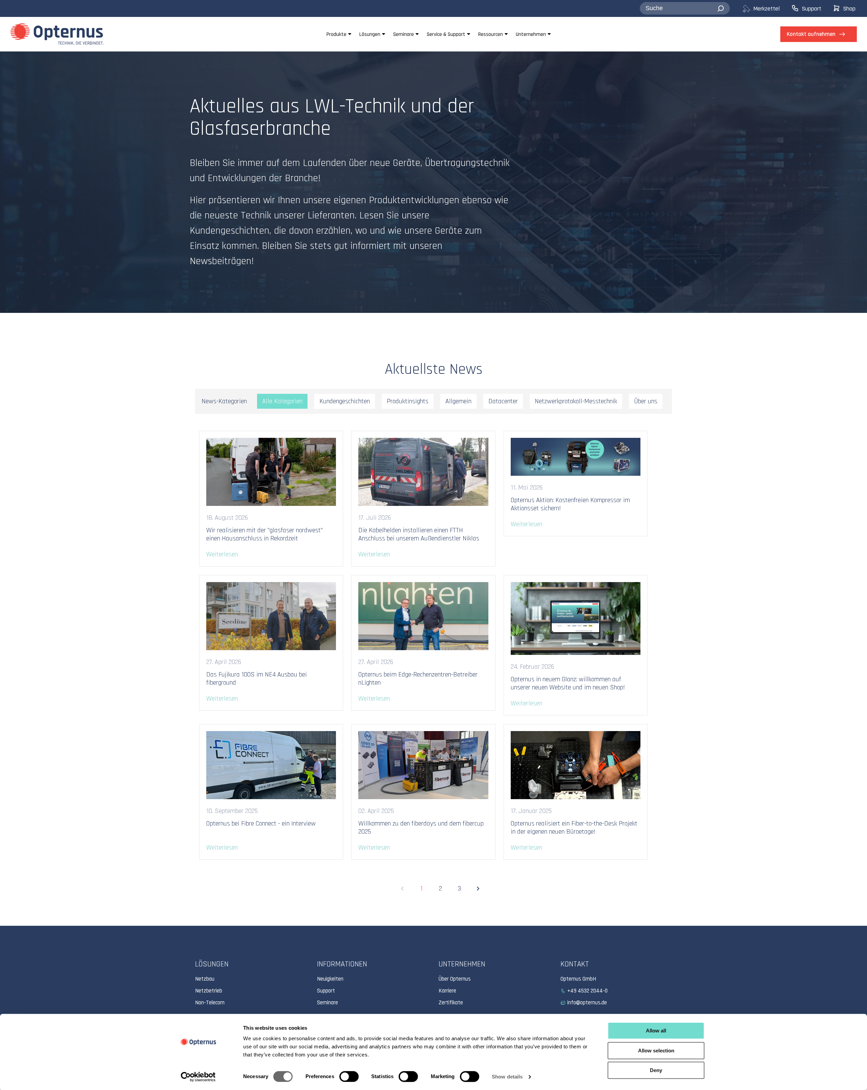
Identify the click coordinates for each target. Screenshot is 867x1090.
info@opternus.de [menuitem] (587, 1002)
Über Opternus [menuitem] (455, 979)
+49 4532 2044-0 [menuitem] (587, 991)
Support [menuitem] (326, 991)
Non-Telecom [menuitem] (210, 1002)
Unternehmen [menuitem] (531, 34)
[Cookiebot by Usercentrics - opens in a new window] (198, 1077)
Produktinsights (407, 401)
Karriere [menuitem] (447, 991)
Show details (507, 1077)
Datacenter (503, 401)
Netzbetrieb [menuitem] (208, 991)
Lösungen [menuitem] (369, 34)
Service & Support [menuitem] (446, 34)
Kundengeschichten (344, 401)
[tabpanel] (433, 182)
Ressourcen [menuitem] (490, 34)
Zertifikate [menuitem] (451, 1002)
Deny (656, 1070)
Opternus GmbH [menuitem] (578, 979)
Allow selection (656, 1050)
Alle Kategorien (282, 401)
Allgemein (458, 401)
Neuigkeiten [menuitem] (330, 979)
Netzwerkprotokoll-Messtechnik (576, 401)
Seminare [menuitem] (403, 34)
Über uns (645, 401)
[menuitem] (766, 8)
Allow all (656, 1030)
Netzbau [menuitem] (204, 979)
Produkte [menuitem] (336, 34)
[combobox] (685, 8)
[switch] (349, 1076)
